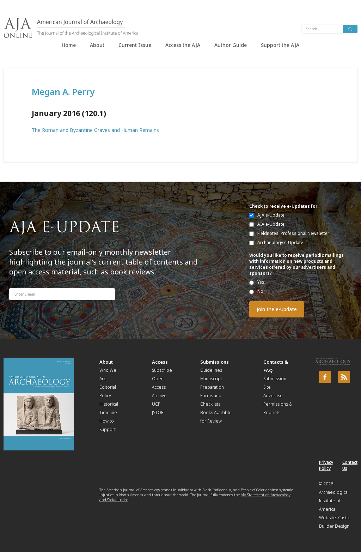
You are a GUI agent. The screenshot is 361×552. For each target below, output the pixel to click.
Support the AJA (280, 45)
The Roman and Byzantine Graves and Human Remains (95, 130)
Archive (159, 396)
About (97, 45)
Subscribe (162, 370)
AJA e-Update (270, 215)
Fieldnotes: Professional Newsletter (293, 233)
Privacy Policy (326, 465)
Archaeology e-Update (280, 242)
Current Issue (134, 45)
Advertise (273, 396)
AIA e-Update (270, 224)
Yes (260, 282)
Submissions (214, 362)
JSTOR (158, 412)
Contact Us (349, 465)
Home (69, 45)
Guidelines (211, 370)
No (260, 291)
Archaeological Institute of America (334, 500)
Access (160, 362)
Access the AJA (182, 45)
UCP (156, 404)
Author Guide (230, 45)
